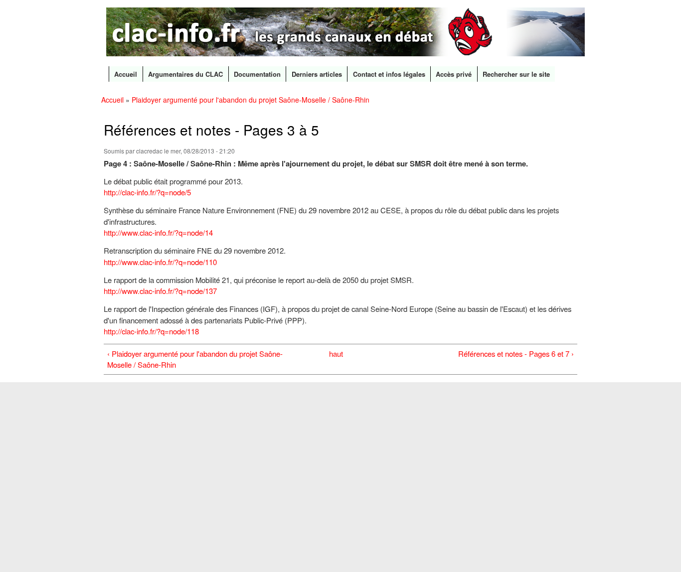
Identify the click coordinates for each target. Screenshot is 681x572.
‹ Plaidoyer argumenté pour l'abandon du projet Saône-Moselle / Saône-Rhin (195, 359)
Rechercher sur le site (516, 74)
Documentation (257, 74)
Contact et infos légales (389, 74)
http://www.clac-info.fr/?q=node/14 (158, 232)
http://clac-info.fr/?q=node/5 (147, 192)
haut (336, 353)
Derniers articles (317, 74)
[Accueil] (346, 33)
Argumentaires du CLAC (185, 74)
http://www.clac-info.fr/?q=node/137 (160, 291)
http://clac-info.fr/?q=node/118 (151, 331)
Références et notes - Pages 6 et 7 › (516, 353)
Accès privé (454, 74)
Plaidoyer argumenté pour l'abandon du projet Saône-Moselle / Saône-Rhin (250, 100)
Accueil (125, 74)
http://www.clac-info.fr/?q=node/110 (160, 262)
